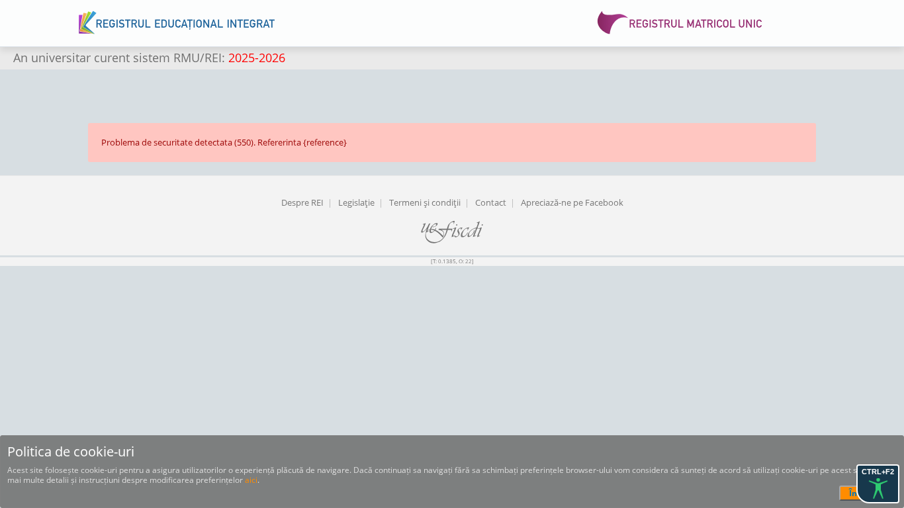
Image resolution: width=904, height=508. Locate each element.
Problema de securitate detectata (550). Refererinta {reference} (224, 142)
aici (251, 480)
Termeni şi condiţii (425, 202)
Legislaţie (356, 202)
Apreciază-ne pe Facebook (572, 202)
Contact (490, 202)
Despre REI (302, 202)
